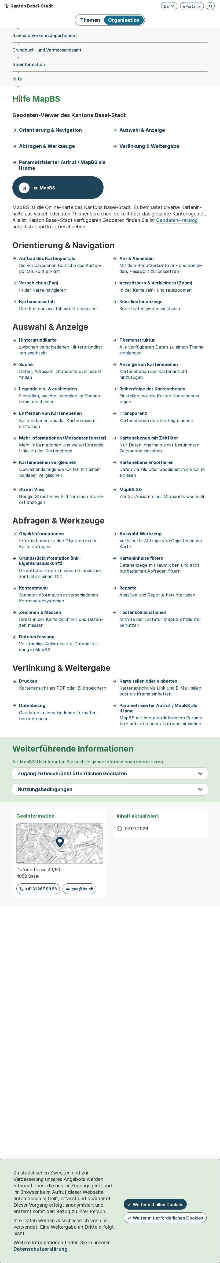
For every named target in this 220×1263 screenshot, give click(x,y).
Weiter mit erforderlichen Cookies (168, 1218)
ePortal (192, 7)
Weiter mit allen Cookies (158, 1204)
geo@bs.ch (82, 889)
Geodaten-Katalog (177, 220)
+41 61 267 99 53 (41, 889)
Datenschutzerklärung (40, 1249)
